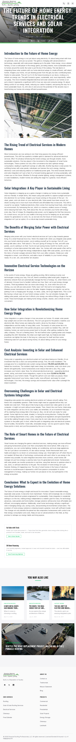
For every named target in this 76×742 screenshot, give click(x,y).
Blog (41, 690)
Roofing (5, 701)
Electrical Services (9, 709)
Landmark (43, 725)
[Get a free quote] (68, 3)
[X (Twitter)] (9, 685)
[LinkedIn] (13, 685)
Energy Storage (45, 717)
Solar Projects (44, 713)
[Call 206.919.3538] (64, 3)
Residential (43, 705)
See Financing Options (15, 554)
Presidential (44, 709)
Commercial (44, 701)
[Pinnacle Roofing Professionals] (11, 675)
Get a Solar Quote (13, 536)
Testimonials (44, 682)
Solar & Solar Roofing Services (13, 705)
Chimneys (6, 713)
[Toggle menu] (72, 3)
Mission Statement (46, 687)
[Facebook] (4, 685)
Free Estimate (7, 717)
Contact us (43, 678)
